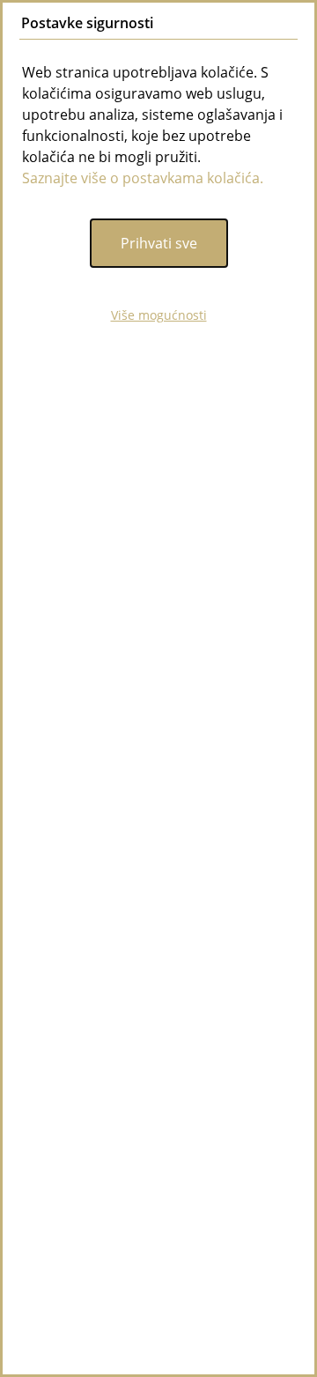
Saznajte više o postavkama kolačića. (142, 178)
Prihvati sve (159, 243)
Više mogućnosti (159, 315)
